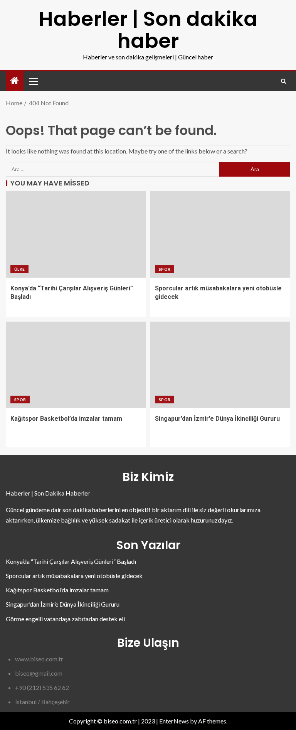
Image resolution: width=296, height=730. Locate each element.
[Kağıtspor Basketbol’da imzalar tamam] (76, 365)
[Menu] (32, 81)
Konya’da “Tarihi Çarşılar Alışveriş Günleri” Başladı (71, 561)
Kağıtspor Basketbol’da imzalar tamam (66, 418)
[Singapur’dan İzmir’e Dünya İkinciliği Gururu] (220, 365)
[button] (32, 81)
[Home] (14, 80)
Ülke (19, 269)
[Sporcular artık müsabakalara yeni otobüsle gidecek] (220, 234)
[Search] (283, 81)
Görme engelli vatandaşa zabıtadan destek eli (65, 618)
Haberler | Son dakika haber (148, 30)
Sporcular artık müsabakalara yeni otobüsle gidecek (74, 575)
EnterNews (174, 721)
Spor (164, 269)
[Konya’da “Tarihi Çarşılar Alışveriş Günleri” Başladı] (76, 234)
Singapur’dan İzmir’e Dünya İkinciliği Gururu (217, 418)
